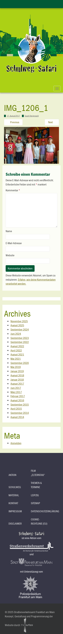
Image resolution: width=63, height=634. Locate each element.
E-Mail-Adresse (14, 243)
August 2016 (17, 400)
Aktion (12, 475)
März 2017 (16, 392)
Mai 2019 (15, 367)
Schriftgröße (35, 3)
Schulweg (15, 487)
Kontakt (13, 503)
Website (10, 255)
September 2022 (19, 342)
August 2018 (17, 375)
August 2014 (17, 417)
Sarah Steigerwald (32, 115)
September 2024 (19, 329)
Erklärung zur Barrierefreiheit (22, 3)
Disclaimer (15, 523)
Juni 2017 (15, 388)
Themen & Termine (36, 485)
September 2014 (19, 413)
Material (14, 495)
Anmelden (15, 443)
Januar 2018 (17, 379)
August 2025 (17, 325)
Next (50, 122)
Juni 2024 (15, 334)
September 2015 (19, 404)
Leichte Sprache (28, 3)
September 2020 (19, 363)
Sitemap (35, 503)
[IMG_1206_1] (31, 145)
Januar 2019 (17, 371)
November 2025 (19, 321)
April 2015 (16, 408)
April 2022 (16, 350)
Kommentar (13, 190)
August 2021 (17, 354)
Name (9, 231)
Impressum (15, 511)
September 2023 (19, 338)
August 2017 (17, 383)
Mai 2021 (15, 359)
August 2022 (17, 346)
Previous (14, 122)
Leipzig (35, 495)
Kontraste (41, 3)
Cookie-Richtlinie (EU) (39, 521)
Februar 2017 (17, 396)
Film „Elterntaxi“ (38, 473)
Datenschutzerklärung (41, 511)
